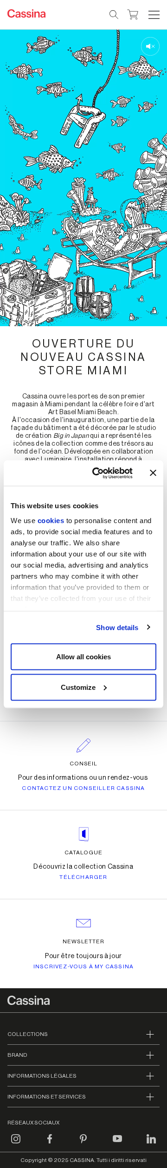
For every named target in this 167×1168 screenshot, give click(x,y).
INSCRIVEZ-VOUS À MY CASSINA (83, 966)
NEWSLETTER (84, 941)
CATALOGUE (83, 852)
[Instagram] (15, 1144)
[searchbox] (114, 15)
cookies (51, 520)
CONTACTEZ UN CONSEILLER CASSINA (83, 788)
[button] (153, 14)
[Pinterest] (83, 1144)
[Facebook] (49, 1144)
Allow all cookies (83, 657)
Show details (117, 627)
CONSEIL (84, 763)
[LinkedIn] (151, 1144)
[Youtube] (117, 1144)
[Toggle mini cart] (133, 13)
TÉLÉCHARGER (83, 877)
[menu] (154, 14)
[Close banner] (153, 473)
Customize (78, 687)
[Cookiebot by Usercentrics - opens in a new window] (98, 473)
